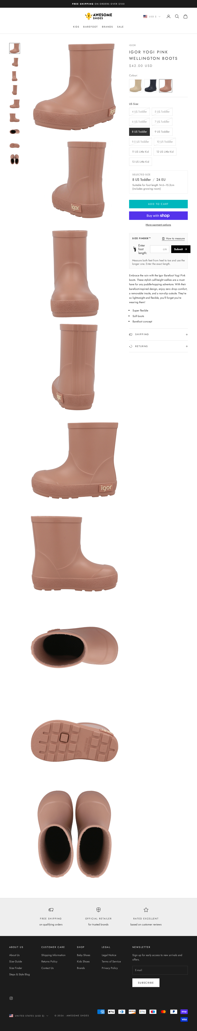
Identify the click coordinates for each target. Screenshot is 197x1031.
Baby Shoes (83, 955)
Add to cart (158, 204)
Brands (107, 27)
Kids (76, 27)
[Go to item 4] (14, 90)
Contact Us (47, 968)
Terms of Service (111, 961)
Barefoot (90, 27)
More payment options (158, 225)
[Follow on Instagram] (11, 998)
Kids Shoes (83, 961)
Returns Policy (49, 961)
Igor (132, 45)
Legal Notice (109, 955)
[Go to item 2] (14, 62)
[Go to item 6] (14, 117)
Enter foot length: (142, 249)
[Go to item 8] (14, 145)
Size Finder (15, 968)
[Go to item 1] (14, 48)
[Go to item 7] (14, 131)
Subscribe (146, 983)
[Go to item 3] (14, 76)
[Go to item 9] (14, 159)
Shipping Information (53, 955)
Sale (120, 27)
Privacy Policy (110, 968)
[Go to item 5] (14, 103)
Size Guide (15, 961)
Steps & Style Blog (19, 974)
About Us (14, 955)
